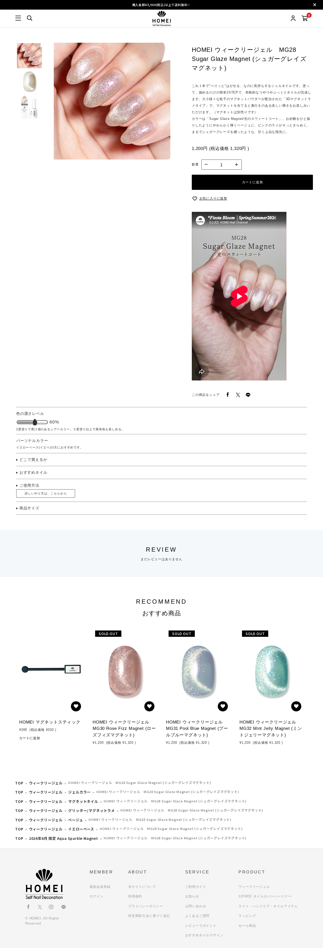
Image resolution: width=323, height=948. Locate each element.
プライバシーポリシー (145, 906)
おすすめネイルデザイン (204, 935)
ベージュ (75, 819)
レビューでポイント (201, 926)
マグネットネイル (83, 801)
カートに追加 (252, 182)
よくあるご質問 (197, 916)
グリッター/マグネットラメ (91, 810)
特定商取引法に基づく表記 (149, 916)
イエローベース (81, 828)
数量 (195, 164)
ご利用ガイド (195, 887)
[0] (305, 18)
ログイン (96, 896)
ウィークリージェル (46, 782)
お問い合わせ (195, 906)
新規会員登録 (100, 887)
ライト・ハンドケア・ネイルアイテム (268, 906)
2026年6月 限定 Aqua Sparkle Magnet (63, 838)
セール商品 (247, 926)
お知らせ (192, 896)
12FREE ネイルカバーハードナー (264, 896)
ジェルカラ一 (79, 792)
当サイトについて (142, 887)
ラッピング (247, 916)
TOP (19, 782)
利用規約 (135, 896)
